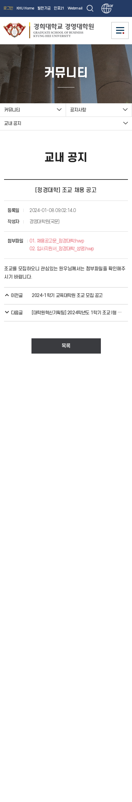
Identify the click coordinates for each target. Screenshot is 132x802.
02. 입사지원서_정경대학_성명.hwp (61, 248)
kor (109, 5)
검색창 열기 (90, 8)
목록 (66, 346)
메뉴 (120, 30)
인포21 (59, 8)
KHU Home (25, 8)
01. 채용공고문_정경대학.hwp (56, 241)
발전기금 (44, 8)
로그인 (8, 8)
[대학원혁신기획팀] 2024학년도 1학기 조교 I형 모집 (78, 312)
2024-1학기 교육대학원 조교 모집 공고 (67, 295)
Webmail (75, 8)
